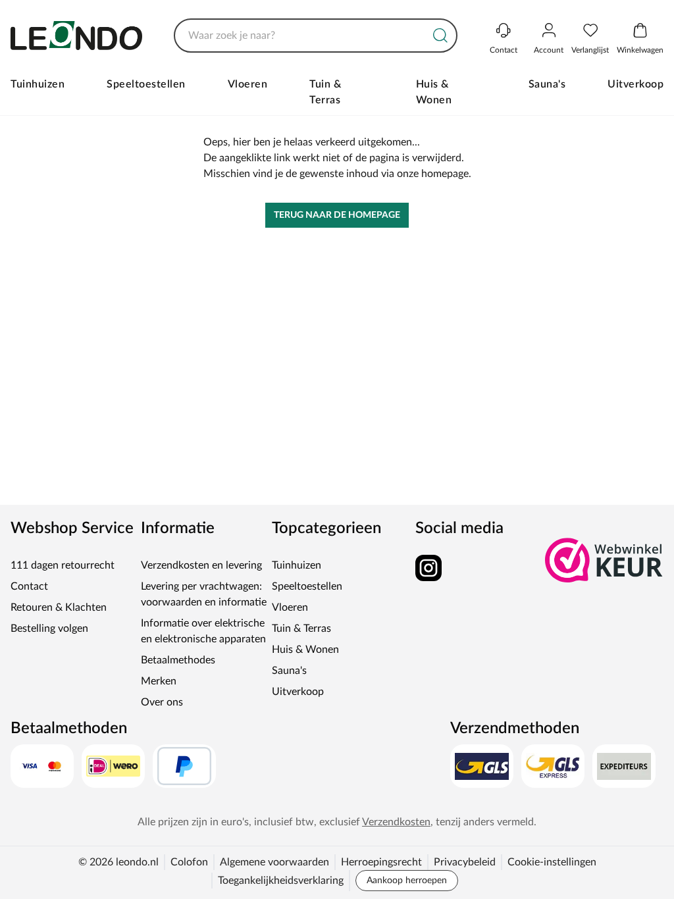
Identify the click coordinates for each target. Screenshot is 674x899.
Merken (158, 681)
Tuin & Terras (325, 92)
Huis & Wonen (434, 92)
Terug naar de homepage (337, 215)
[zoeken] (440, 35)
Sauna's (547, 84)
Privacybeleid (465, 862)
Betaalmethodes (178, 660)
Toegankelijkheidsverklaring (281, 880)
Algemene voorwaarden (274, 862)
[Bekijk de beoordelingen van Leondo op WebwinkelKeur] (604, 560)
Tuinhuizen (38, 84)
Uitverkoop (635, 84)
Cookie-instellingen (551, 862)
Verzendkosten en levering (201, 565)
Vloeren (248, 84)
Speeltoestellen (146, 84)
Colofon (189, 862)
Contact (29, 586)
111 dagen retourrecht (63, 565)
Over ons (162, 702)
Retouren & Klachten (59, 607)
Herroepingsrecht (381, 862)
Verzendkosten (396, 822)
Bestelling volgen (49, 628)
